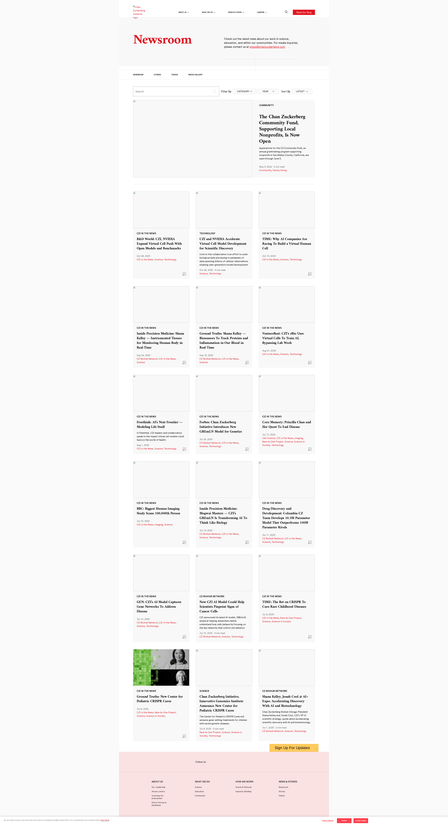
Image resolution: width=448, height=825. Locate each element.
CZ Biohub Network (147, 358)
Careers (261, 12)
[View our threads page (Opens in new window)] (227, 761)
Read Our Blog (304, 12)
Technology (170, 259)
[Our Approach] (139, 12)
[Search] (286, 12)
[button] (244, 91)
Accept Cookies (360, 820)
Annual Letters (158, 791)
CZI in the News (145, 259)
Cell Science (268, 438)
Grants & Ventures (244, 787)
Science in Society (281, 621)
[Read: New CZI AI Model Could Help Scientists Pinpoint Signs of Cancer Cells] (224, 598)
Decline (344, 820)
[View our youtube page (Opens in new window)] (249, 761)
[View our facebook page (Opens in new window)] (212, 761)
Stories (157, 75)
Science (159, 259)
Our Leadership (158, 787)
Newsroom (138, 75)
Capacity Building (243, 791)
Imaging (299, 438)
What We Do (207, 12)
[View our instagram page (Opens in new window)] (219, 761)
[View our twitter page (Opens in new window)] (242, 761)
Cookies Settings (327, 820)
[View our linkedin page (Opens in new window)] (234, 761)
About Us (182, 12)
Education (199, 791)
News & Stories (235, 12)
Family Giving (280, 170)
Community (265, 170)
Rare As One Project (272, 441)
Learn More (105, 820)
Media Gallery (195, 75)
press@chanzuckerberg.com (267, 46)
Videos (175, 75)
